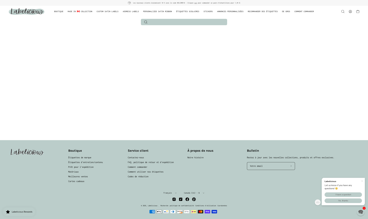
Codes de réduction (138, 176)
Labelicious (153, 205)
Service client (138, 151)
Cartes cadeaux (76, 181)
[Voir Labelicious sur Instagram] (174, 199)
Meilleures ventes (78, 176)
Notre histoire (195, 157)
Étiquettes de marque (79, 157)
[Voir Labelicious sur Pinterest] (194, 199)
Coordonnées (222, 205)
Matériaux (73, 172)
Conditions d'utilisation (205, 205)
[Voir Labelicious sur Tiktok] (181, 199)
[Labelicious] (27, 11)
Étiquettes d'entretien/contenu (85, 162)
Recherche (164, 205)
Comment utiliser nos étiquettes (145, 172)
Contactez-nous (136, 157)
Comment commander (137, 167)
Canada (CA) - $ (192, 193)
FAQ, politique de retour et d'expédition (151, 162)
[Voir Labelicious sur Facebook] (187, 199)
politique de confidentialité (182, 205)
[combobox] (184, 22)
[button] (343, 11)
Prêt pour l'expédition (81, 167)
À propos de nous (200, 151)
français (167, 193)
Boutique (75, 151)
